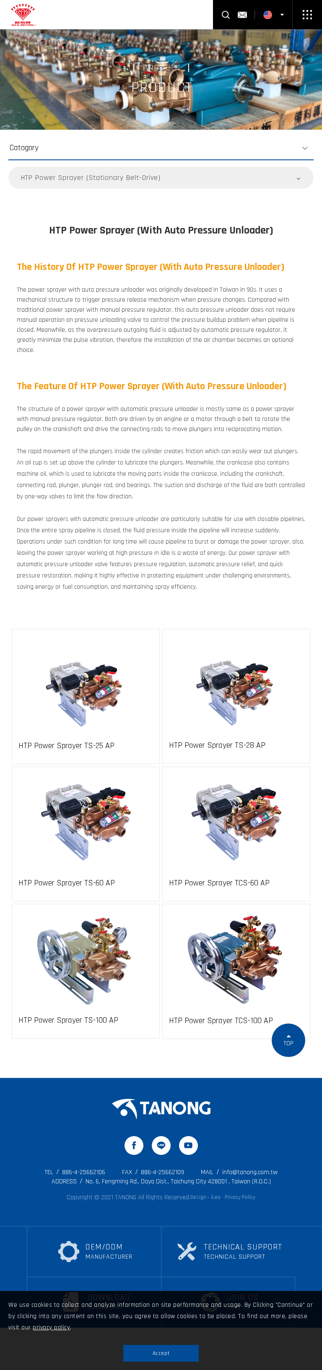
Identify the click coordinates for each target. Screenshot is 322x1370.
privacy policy (51, 1328)
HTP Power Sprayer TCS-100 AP (221, 1020)
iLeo (216, 1197)
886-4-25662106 (74, 1172)
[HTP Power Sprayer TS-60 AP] (85, 822)
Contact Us (242, 14)
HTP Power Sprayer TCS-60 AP (219, 882)
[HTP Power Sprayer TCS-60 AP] (236, 822)
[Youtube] (188, 1145)
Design (198, 1197)
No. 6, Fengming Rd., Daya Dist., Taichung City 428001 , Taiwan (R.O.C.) (161, 1181)
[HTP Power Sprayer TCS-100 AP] (236, 960)
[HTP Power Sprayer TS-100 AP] (85, 959)
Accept (161, 1353)
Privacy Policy (240, 1197)
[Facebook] (134, 1145)
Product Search (225, 14)
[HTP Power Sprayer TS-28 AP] (236, 685)
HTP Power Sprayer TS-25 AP (66, 745)
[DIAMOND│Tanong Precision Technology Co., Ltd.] (161, 1109)
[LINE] (161, 1145)
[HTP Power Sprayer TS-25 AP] (85, 685)
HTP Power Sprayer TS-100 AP (68, 1020)
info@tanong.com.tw (239, 1172)
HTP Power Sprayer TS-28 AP (217, 745)
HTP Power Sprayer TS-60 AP (66, 882)
